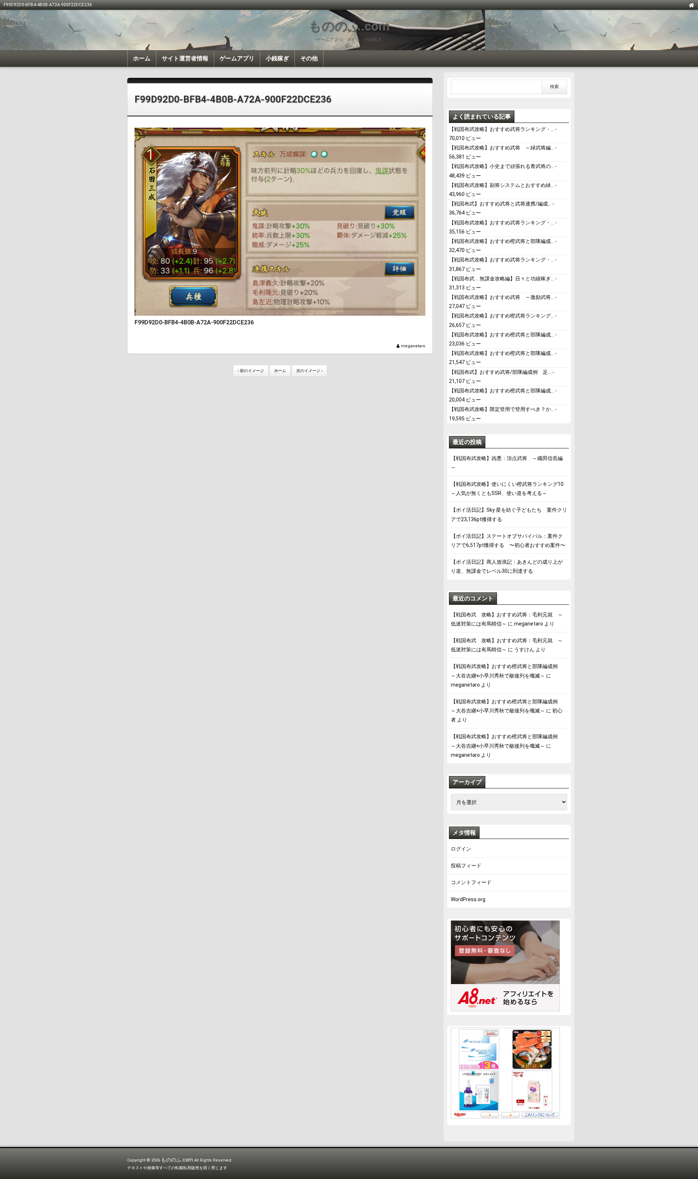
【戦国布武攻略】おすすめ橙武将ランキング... (501, 316)
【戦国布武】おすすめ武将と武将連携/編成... (500, 204)
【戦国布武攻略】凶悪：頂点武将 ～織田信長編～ (507, 462)
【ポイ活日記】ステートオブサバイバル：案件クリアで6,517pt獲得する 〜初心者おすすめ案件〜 (508, 540)
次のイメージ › (309, 370)
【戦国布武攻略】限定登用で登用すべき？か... (501, 409)
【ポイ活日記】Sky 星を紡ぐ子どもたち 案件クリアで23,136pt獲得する (509, 514)
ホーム (142, 58)
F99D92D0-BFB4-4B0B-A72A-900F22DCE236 (233, 99)
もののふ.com (349, 26)
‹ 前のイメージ (251, 370)
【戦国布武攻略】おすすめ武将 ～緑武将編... (501, 148)
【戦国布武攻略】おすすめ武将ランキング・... (501, 129)
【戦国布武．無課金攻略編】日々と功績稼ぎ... (501, 278)
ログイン (461, 849)
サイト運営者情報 (185, 58)
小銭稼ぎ (277, 58)
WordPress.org (468, 899)
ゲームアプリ (237, 58)
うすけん (524, 649)
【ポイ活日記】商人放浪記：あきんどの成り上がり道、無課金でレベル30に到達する (507, 566)
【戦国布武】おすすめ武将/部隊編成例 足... (500, 372)
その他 (309, 58)
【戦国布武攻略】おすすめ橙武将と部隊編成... (501, 241)
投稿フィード (466, 865)
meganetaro (413, 346)
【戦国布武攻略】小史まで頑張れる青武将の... (501, 166)
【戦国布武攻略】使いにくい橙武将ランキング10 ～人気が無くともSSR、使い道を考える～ (509, 488)
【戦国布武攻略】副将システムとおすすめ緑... (501, 185)
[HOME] (691, 4)
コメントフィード (471, 882)
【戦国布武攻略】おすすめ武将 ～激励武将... (501, 297)
